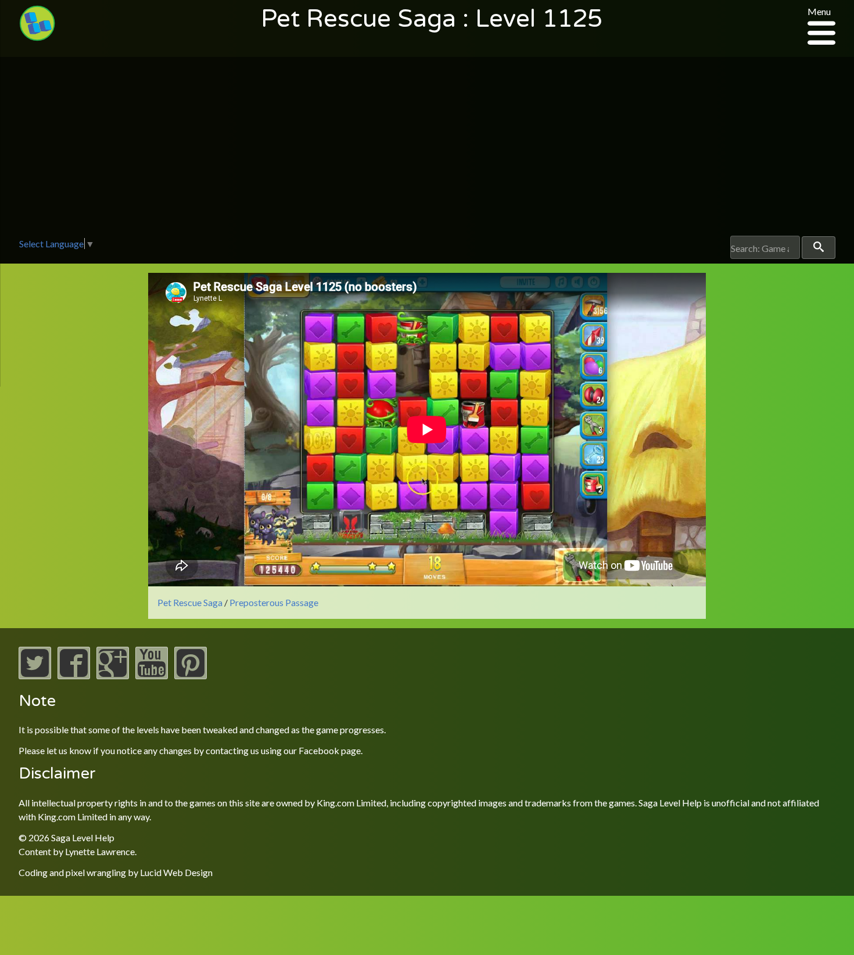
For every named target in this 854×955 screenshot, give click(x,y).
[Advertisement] (427, 148)
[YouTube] (151, 675)
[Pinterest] (190, 675)
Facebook (319, 750)
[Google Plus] (112, 675)
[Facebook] (74, 675)
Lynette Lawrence (100, 851)
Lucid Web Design (176, 872)
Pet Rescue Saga (190, 602)
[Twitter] (35, 675)
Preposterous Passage (273, 602)
